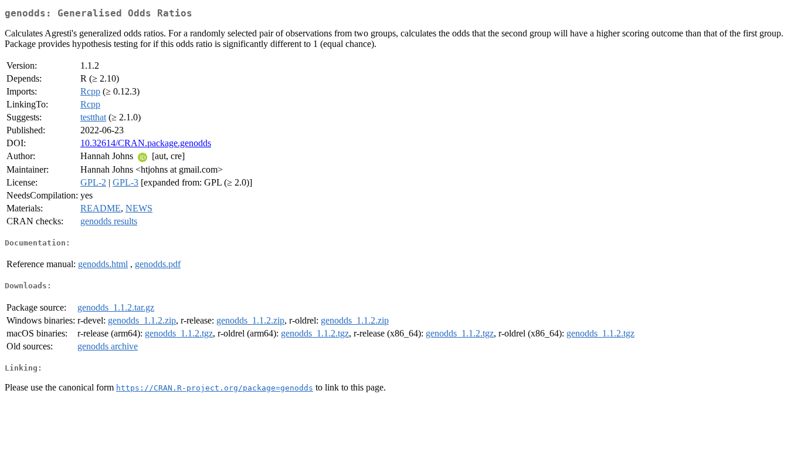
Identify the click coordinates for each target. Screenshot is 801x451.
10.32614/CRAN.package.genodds (145, 143)
